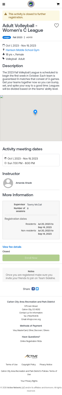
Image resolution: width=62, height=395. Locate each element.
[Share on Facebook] (33, 289)
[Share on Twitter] (37, 289)
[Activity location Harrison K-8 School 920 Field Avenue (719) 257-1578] (35, 110)
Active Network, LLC (16, 387)
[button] (56, 25)
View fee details (11, 246)
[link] (22, 50)
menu (4, 4)
